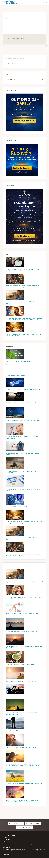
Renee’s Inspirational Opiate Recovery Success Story (21, 747)
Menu (46, 2)
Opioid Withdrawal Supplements (15, 375)
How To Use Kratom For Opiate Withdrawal (18, 361)
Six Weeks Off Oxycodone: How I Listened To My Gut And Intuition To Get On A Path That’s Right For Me (22, 801)
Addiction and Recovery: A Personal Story (18, 696)
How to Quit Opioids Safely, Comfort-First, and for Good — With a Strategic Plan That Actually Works (24, 335)
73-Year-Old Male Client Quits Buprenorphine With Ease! (22, 631)
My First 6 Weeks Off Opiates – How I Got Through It (21, 681)
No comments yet (25, 39)
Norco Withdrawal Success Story (15, 731)
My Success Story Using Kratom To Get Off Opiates (20, 664)
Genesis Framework (21, 844)
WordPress (28, 844)
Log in (31, 844)
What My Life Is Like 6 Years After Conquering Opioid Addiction (24, 420)
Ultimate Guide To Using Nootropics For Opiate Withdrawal (23, 389)
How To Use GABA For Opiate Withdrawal (18, 507)
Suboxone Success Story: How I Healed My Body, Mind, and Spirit (24, 783)
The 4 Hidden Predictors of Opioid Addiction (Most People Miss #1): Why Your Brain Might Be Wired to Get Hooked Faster (24, 318)
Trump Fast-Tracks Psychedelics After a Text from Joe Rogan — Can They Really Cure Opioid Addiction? (23, 270)
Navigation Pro (13, 844)
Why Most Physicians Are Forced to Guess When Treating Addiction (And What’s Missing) (22, 286)
